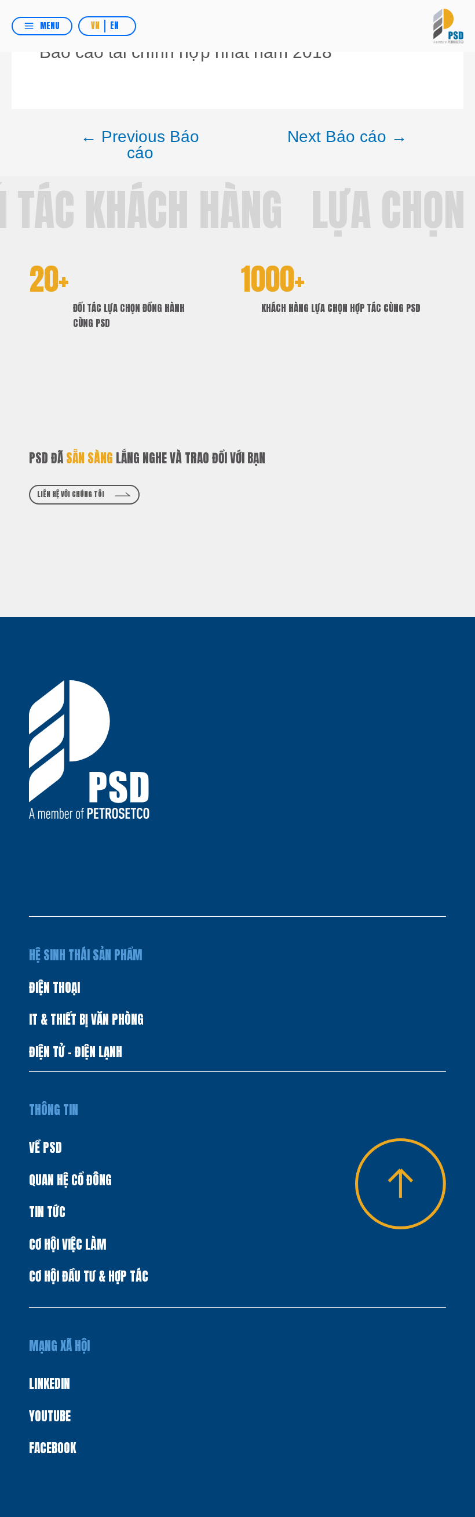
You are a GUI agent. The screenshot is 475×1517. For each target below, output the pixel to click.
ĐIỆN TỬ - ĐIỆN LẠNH (75, 1052)
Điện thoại (54, 987)
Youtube (50, 1416)
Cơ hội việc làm (68, 1244)
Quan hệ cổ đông (70, 1180)
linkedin (49, 1383)
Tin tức (47, 1212)
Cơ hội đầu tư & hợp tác (88, 1276)
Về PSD (45, 1147)
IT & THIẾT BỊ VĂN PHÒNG (86, 1019)
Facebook (52, 1448)
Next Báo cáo (347, 137)
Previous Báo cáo (140, 145)
